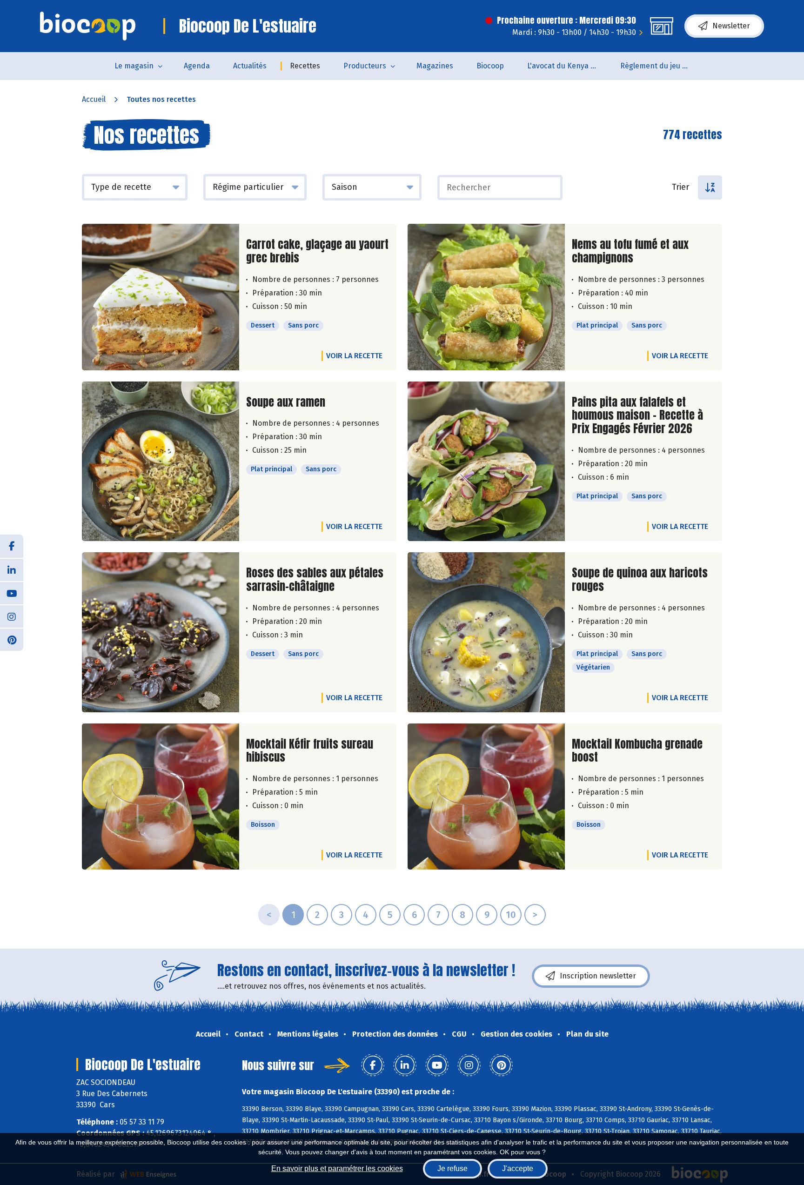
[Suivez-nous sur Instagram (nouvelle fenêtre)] (11, 616)
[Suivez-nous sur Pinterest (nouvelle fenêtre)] (11, 639)
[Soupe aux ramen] (160, 461)
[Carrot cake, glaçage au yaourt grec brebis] (160, 297)
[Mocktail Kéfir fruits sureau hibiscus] (160, 796)
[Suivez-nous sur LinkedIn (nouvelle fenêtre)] (11, 569)
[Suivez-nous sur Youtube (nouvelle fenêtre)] (11, 592)
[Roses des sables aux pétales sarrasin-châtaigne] (160, 632)
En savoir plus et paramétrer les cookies (337, 1168)
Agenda (197, 65)
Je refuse (452, 1168)
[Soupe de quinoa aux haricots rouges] (486, 632)
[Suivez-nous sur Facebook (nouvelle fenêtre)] (11, 546)
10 (511, 914)
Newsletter (731, 25)
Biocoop (490, 65)
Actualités (250, 65)
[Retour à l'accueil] (87, 26)
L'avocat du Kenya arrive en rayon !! (568, 65)
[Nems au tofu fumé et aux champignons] (486, 297)
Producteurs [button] (364, 65)
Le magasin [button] (134, 65)
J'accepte (517, 1168)
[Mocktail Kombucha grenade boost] (486, 796)
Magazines (434, 65)
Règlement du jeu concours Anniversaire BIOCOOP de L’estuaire (661, 65)
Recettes (305, 65)
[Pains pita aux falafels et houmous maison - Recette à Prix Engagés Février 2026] (486, 461)
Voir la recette (354, 355)
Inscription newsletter (598, 975)
